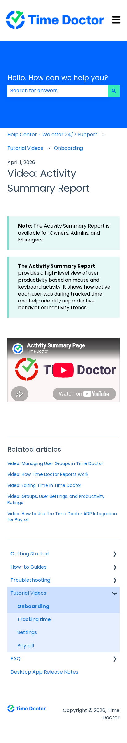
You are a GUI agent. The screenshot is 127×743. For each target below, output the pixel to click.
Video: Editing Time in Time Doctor (44, 485)
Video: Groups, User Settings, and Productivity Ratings (55, 499)
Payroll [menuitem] (25, 645)
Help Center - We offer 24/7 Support (52, 134)
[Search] (114, 91)
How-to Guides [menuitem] (28, 567)
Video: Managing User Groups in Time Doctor (55, 463)
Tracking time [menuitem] (34, 619)
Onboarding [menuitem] (33, 606)
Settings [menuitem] (27, 632)
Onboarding (68, 148)
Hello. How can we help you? (57, 78)
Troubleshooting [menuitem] (30, 580)
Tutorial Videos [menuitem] (28, 593)
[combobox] (57, 91)
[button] (115, 554)
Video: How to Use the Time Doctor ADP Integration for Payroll (62, 517)
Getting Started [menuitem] (29, 553)
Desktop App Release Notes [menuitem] (44, 672)
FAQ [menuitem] (15, 658)
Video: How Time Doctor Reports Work (47, 474)
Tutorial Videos (25, 148)
